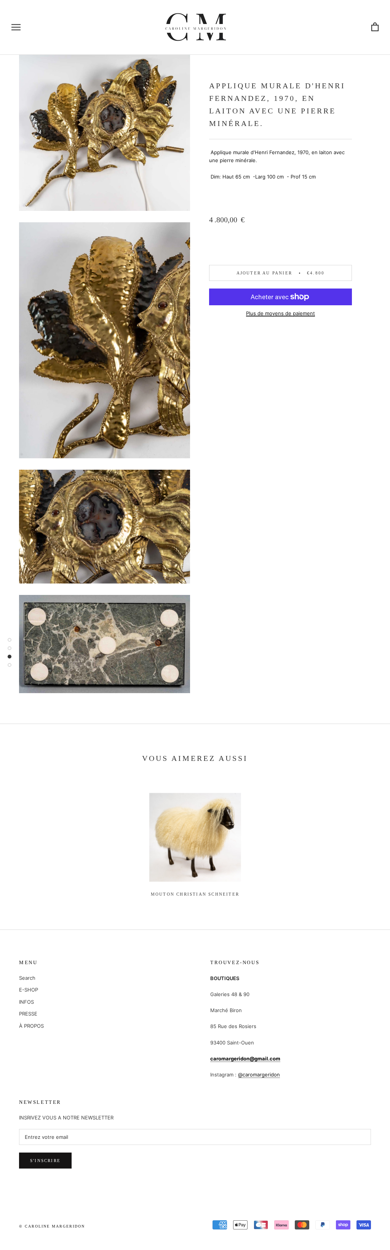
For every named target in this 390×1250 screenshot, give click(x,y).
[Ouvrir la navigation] (16, 27)
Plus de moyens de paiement (280, 313)
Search (27, 978)
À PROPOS (31, 1026)
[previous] (23, 836)
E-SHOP (28, 990)
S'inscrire (45, 1160)
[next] (366, 836)
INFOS (26, 1002)
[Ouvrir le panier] (375, 27)
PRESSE (28, 1014)
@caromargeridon (259, 1074)
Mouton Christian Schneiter (195, 894)
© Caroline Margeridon (52, 1226)
